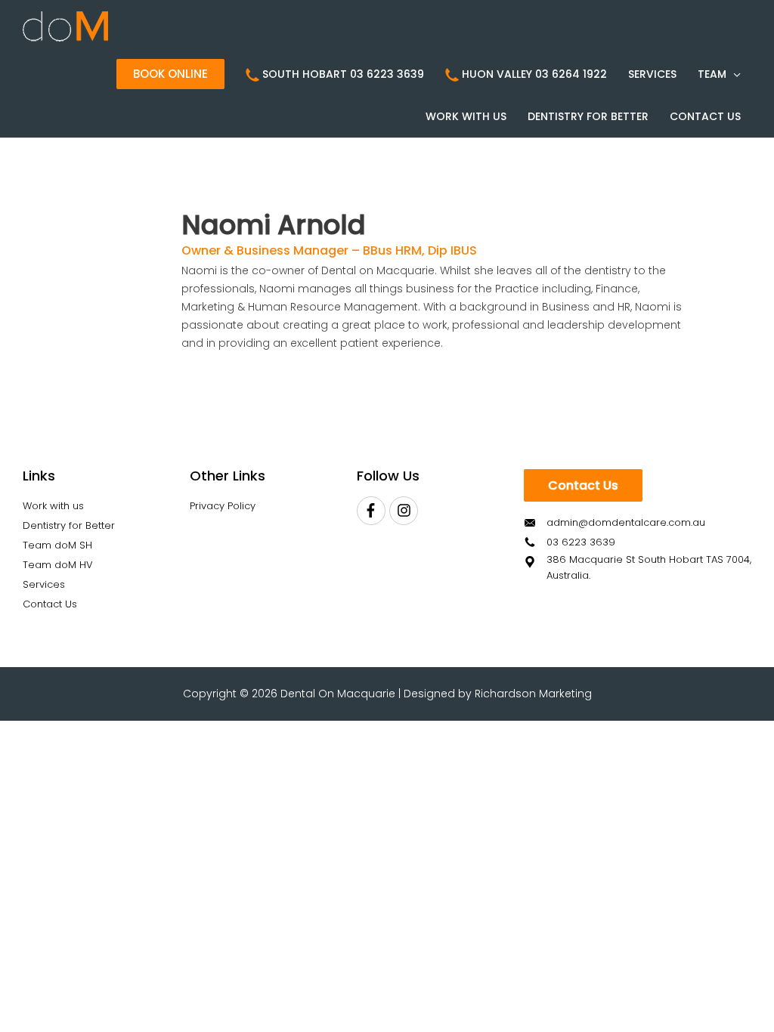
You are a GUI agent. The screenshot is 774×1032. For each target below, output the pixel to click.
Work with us (53, 506)
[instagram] (406, 510)
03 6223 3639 (580, 542)
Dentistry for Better (69, 525)
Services (44, 584)
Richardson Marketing (533, 693)
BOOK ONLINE (170, 74)
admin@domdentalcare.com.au (625, 522)
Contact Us (50, 604)
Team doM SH (57, 545)
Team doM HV (58, 565)
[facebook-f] (373, 510)
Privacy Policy (222, 506)
